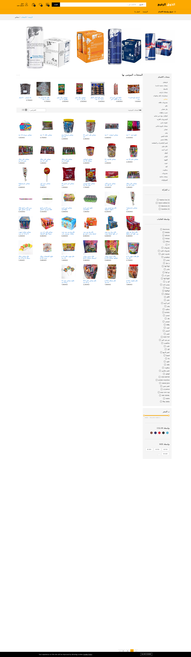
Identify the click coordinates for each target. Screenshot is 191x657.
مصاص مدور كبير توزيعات (45, 184)
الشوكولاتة (165, 180)
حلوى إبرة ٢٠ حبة (131, 135)
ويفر (166, 133)
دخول (22, 3)
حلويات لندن (164, 123)
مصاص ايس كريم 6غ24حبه (67, 208)
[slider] (144, 415)
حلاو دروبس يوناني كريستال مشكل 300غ (89, 257)
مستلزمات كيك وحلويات (160, 96)
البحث (56, 4)
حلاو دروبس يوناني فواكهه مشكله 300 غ (111, 257)
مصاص (166, 99)
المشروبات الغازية (162, 119)
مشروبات (165, 173)
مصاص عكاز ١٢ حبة (46, 135)
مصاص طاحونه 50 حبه (110, 160)
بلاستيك (165, 89)
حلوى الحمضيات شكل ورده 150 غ (46, 257)
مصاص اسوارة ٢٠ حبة (111, 135)
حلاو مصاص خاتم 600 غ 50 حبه (89, 281)
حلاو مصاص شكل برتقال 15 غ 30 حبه (24, 257)
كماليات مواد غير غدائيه (161, 116)
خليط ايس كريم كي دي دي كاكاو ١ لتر (98, 98)
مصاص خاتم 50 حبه (132, 159)
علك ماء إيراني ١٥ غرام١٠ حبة (25, 98)
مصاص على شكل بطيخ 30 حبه (67, 160)
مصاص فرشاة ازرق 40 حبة (67, 135)
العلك (166, 153)
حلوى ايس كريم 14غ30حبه (88, 208)
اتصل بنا (137, 12)
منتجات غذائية (164, 176)
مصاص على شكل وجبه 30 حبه (24, 160)
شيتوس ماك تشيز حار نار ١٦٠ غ (62, 98)
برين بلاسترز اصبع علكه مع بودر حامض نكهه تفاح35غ (46, 208)
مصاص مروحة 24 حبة (25, 135)
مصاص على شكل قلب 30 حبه (45, 160)
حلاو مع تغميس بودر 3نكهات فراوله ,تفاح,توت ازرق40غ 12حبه (111, 208)
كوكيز (166, 156)
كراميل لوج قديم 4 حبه (116, 98)
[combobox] (37, 110)
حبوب (166, 163)
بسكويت (165, 170)
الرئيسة (145, 12)
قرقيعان (165, 82)
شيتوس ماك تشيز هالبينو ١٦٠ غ (44, 98)
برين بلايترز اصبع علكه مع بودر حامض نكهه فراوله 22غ (25, 208)
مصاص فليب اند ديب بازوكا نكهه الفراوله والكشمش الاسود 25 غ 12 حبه (46, 233)
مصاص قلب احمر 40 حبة (89, 135)
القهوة (166, 160)
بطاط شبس (164, 139)
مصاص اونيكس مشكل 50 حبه (87, 160)
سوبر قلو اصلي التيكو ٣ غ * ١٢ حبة (79, 98)
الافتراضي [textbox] (33, 110)
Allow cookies (146, 654)
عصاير (166, 129)
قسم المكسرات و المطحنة (160, 143)
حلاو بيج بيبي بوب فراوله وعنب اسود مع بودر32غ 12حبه (89, 233)
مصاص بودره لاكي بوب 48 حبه (110, 184)
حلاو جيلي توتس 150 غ (133, 98)
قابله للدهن (164, 136)
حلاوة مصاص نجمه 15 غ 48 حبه (68, 281)
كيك (166, 166)
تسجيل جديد (20, 5)
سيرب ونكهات (163, 112)
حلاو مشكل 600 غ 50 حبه (110, 281)
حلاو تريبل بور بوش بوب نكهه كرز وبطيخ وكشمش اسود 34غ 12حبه (132, 233)
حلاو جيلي (165, 146)
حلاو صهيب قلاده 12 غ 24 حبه (68, 257)
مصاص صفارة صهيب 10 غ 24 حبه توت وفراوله (25, 233)
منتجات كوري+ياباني (162, 126)
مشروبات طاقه (163, 102)
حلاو (166, 106)
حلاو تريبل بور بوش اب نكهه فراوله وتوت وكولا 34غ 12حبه (111, 233)
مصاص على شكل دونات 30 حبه (131, 184)
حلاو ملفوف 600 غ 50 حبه (132, 281)
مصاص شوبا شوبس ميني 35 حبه (89, 184)
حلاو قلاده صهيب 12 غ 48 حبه (132, 257)
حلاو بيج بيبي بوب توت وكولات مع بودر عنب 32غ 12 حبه (68, 233)
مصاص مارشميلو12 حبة (24, 184)
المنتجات (23, 17)
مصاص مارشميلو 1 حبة (131, 208)
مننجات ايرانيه (163, 92)
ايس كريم (165, 150)
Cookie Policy (87, 654)
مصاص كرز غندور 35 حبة (68, 184)
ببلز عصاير (164, 109)
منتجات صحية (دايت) (161, 85)
